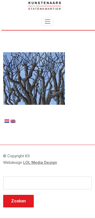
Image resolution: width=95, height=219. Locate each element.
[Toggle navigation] (47, 21)
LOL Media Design (40, 162)
